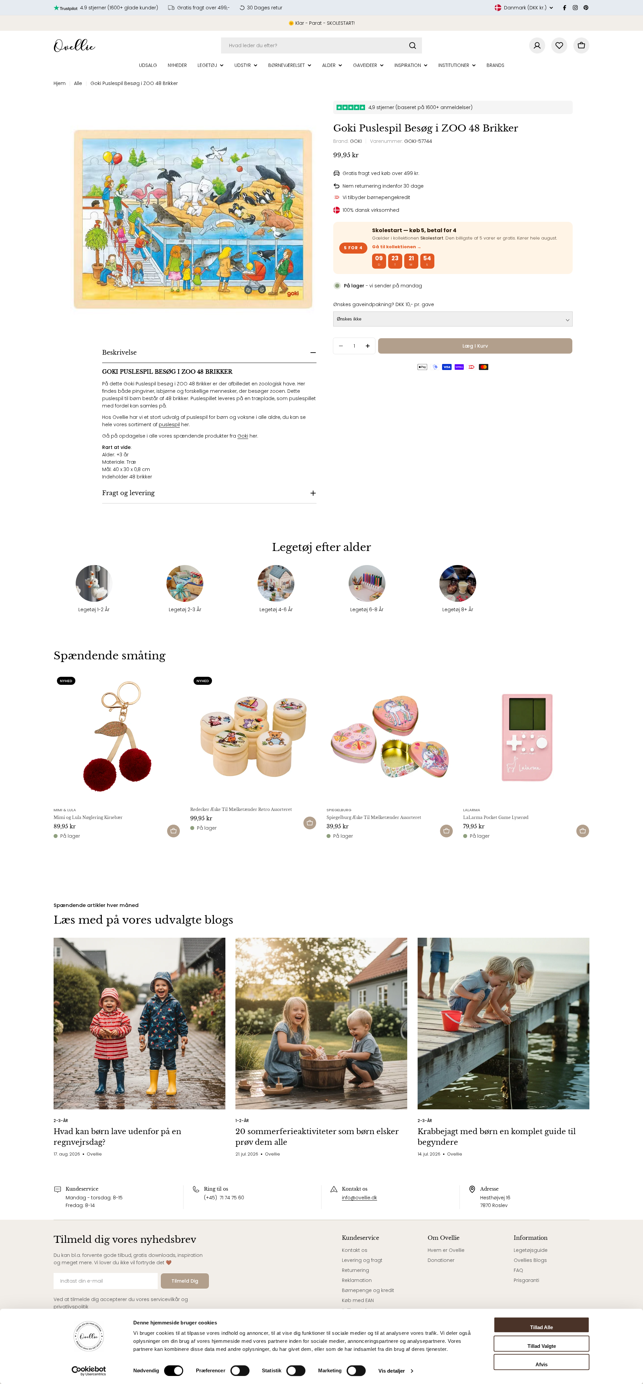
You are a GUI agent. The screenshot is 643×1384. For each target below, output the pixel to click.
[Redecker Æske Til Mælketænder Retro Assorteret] (253, 736)
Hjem (60, 83)
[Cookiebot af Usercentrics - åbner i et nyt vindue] (89, 1371)
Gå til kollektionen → (396, 247)
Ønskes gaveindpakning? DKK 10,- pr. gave (383, 304)
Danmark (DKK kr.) (525, 7)
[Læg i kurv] (173, 831)
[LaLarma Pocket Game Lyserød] (526, 736)
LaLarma (471, 810)
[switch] (239, 1370)
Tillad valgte (541, 1346)
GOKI (356, 141)
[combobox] (321, 45)
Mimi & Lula (65, 810)
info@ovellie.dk (359, 1197)
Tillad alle (541, 1327)
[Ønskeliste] (559, 45)
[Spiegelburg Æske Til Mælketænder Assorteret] (390, 736)
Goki (242, 436)
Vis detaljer (391, 1371)
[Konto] (537, 45)
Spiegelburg (339, 810)
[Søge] (413, 45)
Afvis (541, 1364)
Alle (78, 83)
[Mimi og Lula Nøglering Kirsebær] (117, 736)
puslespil (169, 424)
